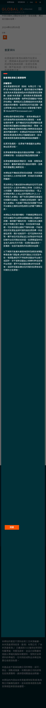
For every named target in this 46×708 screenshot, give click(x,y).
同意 (12, 527)
